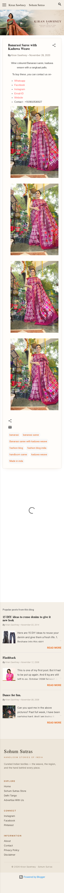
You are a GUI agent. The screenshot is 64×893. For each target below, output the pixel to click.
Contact (8, 845)
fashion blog (16, 447)
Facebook (9, 820)
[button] (54, 45)
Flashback (9, 657)
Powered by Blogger (34, 877)
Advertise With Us (14, 800)
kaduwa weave (39, 454)
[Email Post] (10, 428)
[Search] (60, 4)
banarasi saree (31, 434)
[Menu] (4, 5)
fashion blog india (36, 447)
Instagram (9, 816)
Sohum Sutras (37, 5)
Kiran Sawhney (17, 5)
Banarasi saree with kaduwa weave (28, 441)
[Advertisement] (32, 574)
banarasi (14, 434)
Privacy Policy (11, 850)
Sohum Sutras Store (15, 791)
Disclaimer (9, 854)
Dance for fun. (12, 695)
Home (7, 786)
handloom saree (18, 454)
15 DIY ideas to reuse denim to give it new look (27, 618)
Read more (54, 647)
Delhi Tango (10, 795)
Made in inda (16, 461)
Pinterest (9, 825)
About (7, 841)
